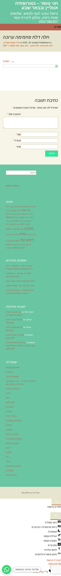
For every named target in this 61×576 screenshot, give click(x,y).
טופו (29, 221)
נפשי (8, 448)
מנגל (11, 224)
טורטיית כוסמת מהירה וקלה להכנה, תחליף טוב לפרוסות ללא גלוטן (20, 345)
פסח (22, 234)
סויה (12, 229)
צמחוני (12, 234)
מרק (7, 224)
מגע (18, 224)
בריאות (25, 210)
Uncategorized (13, 367)
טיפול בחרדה (23, 221)
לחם (22, 224)
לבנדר (27, 224)
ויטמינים (24, 214)
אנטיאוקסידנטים (25, 207)
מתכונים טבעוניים (14, 439)
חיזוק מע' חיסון (11, 214)
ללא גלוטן (10, 402)
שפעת (8, 244)
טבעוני (9, 217)
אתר (18, 147)
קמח (7, 234)
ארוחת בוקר (15, 207)
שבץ (29, 245)
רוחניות (27, 239)
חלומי (31, 217)
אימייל (17, 140)
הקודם (9, 61)
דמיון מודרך (16, 210)
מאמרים (9, 407)
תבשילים (10, 470)
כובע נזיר (9, 221)
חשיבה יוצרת (18, 217)
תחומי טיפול (11, 475)
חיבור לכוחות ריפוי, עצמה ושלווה (20, 285)
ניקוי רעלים (19, 229)
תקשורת (9, 248)
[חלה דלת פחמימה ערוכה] (30, 74)
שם (18, 134)
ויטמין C (30, 214)
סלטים (9, 452)
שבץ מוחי (24, 245)
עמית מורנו (38, 572)
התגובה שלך (14, 114)
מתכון (29, 228)
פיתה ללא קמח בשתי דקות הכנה (20, 281)
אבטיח (34, 207)
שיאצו (14, 245)
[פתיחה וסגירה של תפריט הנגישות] (56, 502)
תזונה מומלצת (18, 248)
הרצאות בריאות (13, 389)
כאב (7, 398)
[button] (6, 569)
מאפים (9, 411)
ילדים (15, 221)
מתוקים (9, 429)
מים (14, 224)
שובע (18, 245)
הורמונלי (9, 372)
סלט (8, 228)
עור (7, 457)
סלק (34, 234)
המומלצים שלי (12, 376)
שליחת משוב (54, 564)
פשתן (17, 234)
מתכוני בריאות (12, 434)
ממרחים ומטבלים (14, 420)
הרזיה (8, 211)
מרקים (9, 425)
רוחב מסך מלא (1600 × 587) (16, 45)
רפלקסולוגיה (10, 241)
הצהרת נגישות (54, 560)
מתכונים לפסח (12, 443)
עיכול (8, 461)
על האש (29, 234)
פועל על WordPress (31, 493)
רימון (17, 240)
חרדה (27, 217)
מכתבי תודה (11, 416)
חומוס (19, 214)
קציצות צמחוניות (13, 466)
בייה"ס (8, 207)
